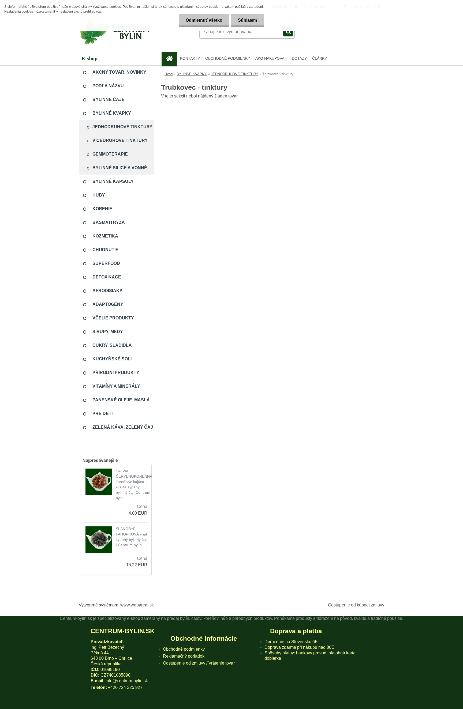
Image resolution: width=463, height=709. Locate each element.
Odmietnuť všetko (204, 20)
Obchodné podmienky (184, 649)
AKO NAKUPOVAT (270, 58)
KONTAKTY (190, 58)
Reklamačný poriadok (183, 656)
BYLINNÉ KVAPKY (192, 74)
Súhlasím (247, 20)
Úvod (169, 74)
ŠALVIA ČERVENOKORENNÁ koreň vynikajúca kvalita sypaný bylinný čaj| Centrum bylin (134, 484)
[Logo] (115, 31)
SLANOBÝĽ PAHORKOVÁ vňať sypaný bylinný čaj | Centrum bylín (131, 537)
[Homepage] (171, 58)
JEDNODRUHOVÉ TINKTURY (234, 74)
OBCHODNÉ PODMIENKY (227, 58)
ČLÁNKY (319, 58)
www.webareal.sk (137, 605)
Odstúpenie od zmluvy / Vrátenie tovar (199, 663)
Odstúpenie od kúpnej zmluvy (356, 605)
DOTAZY (299, 58)
